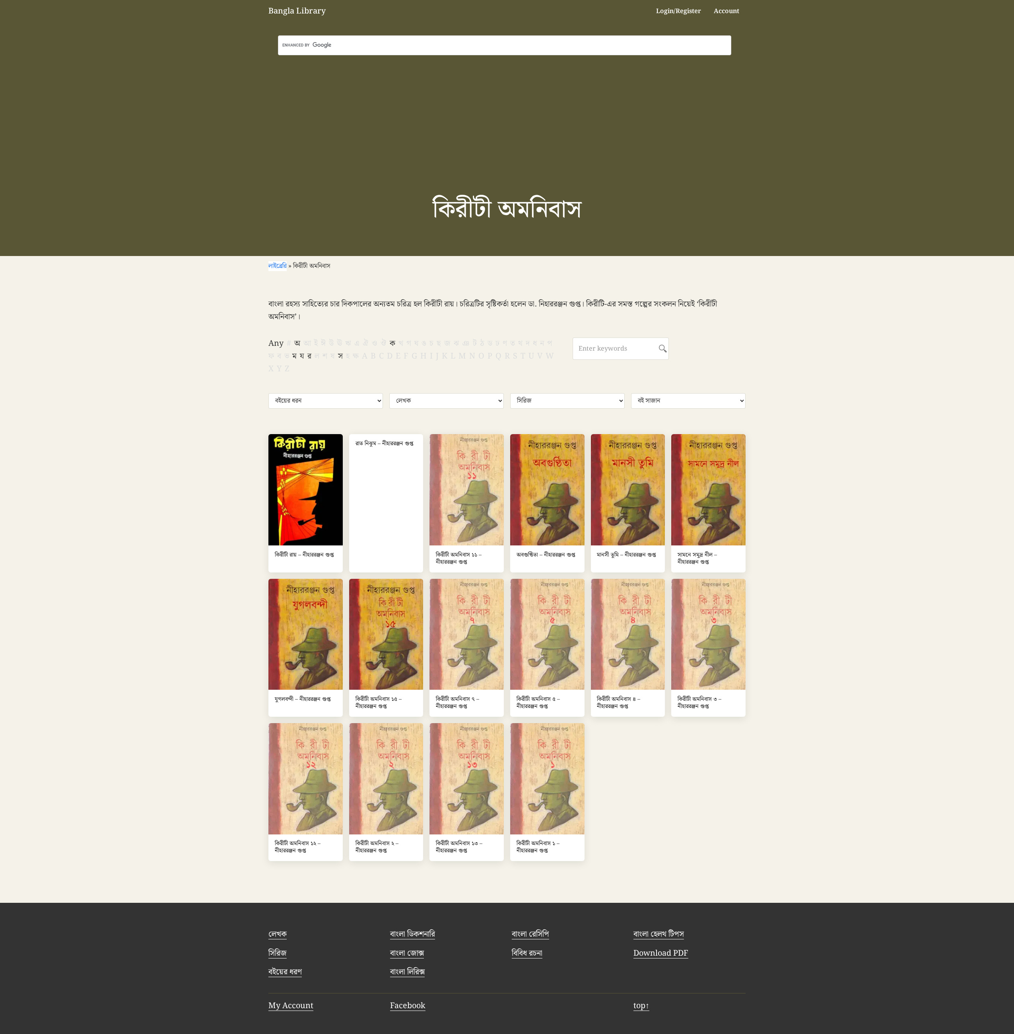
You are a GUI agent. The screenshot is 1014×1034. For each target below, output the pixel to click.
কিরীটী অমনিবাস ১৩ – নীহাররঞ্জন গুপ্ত (459, 847)
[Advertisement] (507, 115)
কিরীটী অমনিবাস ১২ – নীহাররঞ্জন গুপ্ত (298, 847)
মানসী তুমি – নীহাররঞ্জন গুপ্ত (626, 555)
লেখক (277, 934)
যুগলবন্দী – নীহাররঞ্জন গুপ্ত (302, 699)
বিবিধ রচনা (527, 953)
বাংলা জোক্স (407, 953)
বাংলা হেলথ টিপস (658, 934)
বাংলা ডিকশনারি (412, 934)
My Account (290, 1005)
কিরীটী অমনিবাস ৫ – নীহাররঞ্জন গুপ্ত (538, 703)
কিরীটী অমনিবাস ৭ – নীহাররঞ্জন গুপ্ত (457, 703)
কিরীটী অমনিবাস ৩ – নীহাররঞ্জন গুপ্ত (699, 703)
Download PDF (660, 953)
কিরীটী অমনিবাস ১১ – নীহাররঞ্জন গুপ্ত (459, 559)
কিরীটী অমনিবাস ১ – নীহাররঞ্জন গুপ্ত (538, 847)
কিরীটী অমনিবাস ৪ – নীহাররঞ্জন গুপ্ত (618, 703)
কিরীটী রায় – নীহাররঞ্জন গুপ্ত (304, 555)
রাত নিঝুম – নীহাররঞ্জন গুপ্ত (384, 444)
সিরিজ (277, 953)
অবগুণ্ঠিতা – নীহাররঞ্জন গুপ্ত (546, 555)
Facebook (407, 1005)
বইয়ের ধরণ (285, 972)
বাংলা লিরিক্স (407, 972)
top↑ (641, 1005)
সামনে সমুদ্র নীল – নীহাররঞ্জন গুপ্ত (697, 559)
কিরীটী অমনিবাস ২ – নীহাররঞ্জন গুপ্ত (376, 847)
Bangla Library (297, 11)
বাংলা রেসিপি (530, 934)
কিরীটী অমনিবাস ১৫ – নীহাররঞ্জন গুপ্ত (378, 703)
